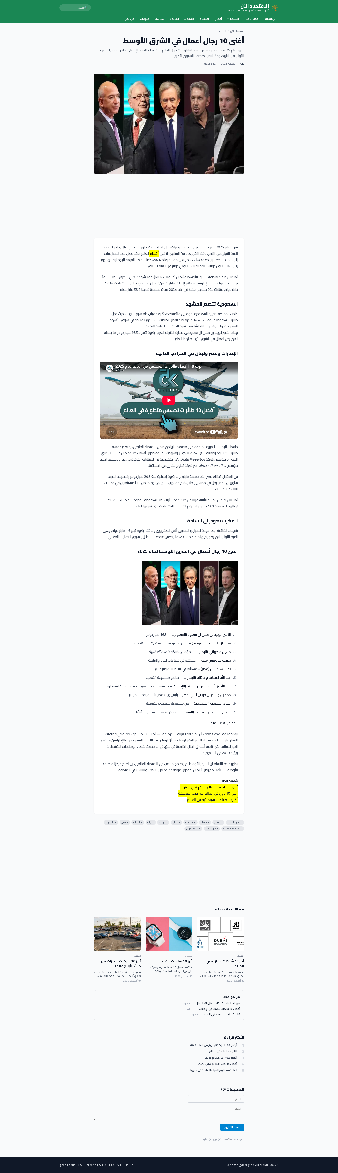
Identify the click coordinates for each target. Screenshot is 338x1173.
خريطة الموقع (67, 1165)
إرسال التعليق (232, 1127)
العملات (189, 18)
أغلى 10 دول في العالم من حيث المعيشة (208, 793)
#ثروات (150, 822)
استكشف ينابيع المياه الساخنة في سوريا (213, 1070)
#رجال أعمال (212, 828)
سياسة (159, 18)
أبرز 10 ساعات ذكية (177, 961)
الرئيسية (270, 18)
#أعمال (176, 822)
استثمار (233, 18)
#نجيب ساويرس (193, 828)
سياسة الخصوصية (96, 1165)
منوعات (145, 18)
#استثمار (218, 822)
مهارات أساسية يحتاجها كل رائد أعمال (218, 1003)
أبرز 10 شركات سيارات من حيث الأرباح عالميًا (121, 963)
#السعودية (190, 822)
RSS (80, 1165)
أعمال (218, 18)
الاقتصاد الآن (237, 31)
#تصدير (124, 822)
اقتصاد (204, 18)
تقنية (174, 18)
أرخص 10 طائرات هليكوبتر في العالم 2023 (213, 1045)
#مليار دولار (111, 822)
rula (242, 64)
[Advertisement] (169, 205)
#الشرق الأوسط (235, 822)
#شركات (163, 822)
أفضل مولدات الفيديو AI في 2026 (217, 1064)
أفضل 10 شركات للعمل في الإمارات (219, 1008)
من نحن (129, 18)
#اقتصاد (205, 822)
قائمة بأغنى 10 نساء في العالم (222, 1014)
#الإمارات (137, 822)
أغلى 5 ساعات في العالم (223, 1051)
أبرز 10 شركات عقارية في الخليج (224, 963)
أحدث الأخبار (252, 18)
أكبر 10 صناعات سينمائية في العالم (212, 799)
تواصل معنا (115, 1165)
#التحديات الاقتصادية (232, 828)
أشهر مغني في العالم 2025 (221, 1058)
